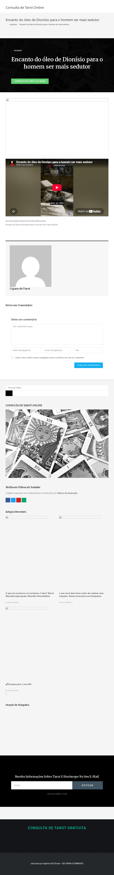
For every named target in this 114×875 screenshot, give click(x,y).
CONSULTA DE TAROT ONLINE (24, 405)
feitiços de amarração (67, 493)
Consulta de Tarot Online (25, 7)
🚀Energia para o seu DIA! (18, 684)
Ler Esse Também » (12, 602)
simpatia (18, 50)
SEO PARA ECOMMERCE (73, 863)
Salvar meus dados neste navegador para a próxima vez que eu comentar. (50, 357)
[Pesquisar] (9, 393)
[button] (30, 81)
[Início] (6, 24)
